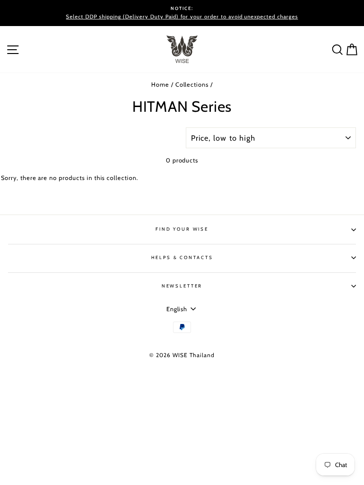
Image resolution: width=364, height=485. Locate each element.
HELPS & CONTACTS (182, 257)
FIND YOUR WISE (182, 229)
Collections (192, 84)
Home (160, 84)
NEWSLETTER (182, 285)
